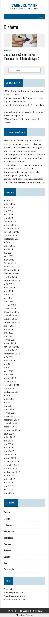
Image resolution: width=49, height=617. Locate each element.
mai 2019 (8, 485)
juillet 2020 (9, 437)
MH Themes (39, 611)
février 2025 (10, 263)
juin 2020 (8, 440)
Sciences (7, 50)
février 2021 (10, 412)
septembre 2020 (12, 430)
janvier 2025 (10, 266)
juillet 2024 (9, 287)
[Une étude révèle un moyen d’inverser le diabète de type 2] (24, 45)
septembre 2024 (12, 280)
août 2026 (9, 200)
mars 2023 (9, 336)
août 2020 (9, 433)
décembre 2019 (11, 461)
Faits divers (8, 525)
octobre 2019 (10, 468)
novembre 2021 (11, 384)
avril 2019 (8, 489)
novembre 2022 (11, 346)
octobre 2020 (10, 426)
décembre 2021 (11, 381)
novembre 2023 (11, 315)
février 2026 (10, 221)
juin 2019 (8, 482)
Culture (7, 512)
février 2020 (10, 454)
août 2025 (9, 242)
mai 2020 (8, 444)
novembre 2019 (11, 464)
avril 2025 (8, 256)
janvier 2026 (10, 224)
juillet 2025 (9, 245)
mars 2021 (9, 409)
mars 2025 (9, 259)
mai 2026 (8, 211)
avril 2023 (8, 332)
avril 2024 (8, 297)
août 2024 (9, 284)
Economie (7, 518)
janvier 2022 (10, 377)
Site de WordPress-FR (14, 599)
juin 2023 (8, 329)
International (9, 531)
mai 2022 (8, 367)
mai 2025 (8, 252)
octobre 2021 (10, 388)
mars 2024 (9, 301)
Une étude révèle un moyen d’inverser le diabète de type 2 (21, 56)
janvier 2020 (10, 458)
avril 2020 (8, 447)
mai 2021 (8, 405)
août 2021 (9, 395)
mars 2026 (9, 217)
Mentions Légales (24, 615)
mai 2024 (8, 294)
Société (7, 556)
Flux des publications (14, 592)
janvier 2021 (10, 416)
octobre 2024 (10, 277)
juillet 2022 (9, 360)
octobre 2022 (10, 350)
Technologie (9, 569)
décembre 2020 (11, 419)
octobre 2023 (10, 318)
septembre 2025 (12, 238)
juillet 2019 (9, 478)
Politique (7, 544)
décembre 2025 (11, 228)
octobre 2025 (10, 235)
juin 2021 (8, 402)
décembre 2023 (11, 311)
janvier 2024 (10, 308)
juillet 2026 (9, 203)
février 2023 (10, 339)
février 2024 (10, 304)
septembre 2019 (12, 471)
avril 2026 (8, 214)
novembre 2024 (11, 273)
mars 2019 (9, 492)
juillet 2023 (9, 325)
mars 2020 (9, 451)
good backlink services (15, 178)
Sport (6, 563)
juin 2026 (8, 207)
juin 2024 (8, 290)
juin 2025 (8, 249)
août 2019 (9, 475)
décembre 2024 (11, 270)
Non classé (8, 537)
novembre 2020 (11, 423)
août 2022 (9, 357)
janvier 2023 (10, 343)
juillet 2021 (9, 398)
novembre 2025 (11, 231)
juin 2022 (8, 364)
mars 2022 (9, 374)
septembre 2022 (12, 353)
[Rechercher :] (24, 70)
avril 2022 (8, 371)
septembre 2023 (12, 322)
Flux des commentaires (15, 596)
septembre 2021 (12, 391)
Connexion (9, 589)
